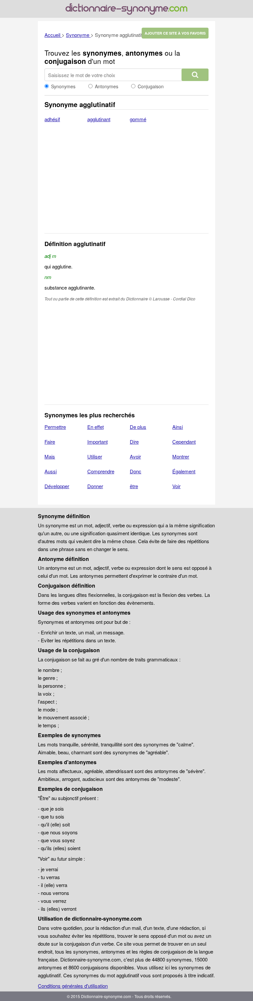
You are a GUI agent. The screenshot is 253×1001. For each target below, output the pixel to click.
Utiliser (94, 456)
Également (183, 471)
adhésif (52, 119)
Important (97, 441)
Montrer (180, 456)
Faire (49, 441)
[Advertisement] (126, 182)
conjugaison (65, 61)
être (134, 486)
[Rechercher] (195, 75)
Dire (134, 441)
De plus (138, 426)
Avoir (135, 456)
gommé (138, 119)
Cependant (184, 441)
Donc (135, 471)
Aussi (50, 471)
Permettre (55, 426)
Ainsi (177, 426)
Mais (49, 456)
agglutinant (98, 119)
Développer (56, 486)
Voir (176, 486)
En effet (95, 426)
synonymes (102, 53)
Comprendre (100, 471)
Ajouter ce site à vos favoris (175, 33)
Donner (95, 486)
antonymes (144, 53)
